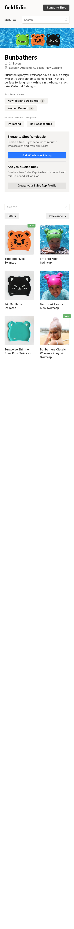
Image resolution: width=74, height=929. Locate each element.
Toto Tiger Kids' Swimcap (15, 260)
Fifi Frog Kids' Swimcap (49, 260)
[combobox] (24, 20)
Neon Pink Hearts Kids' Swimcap (51, 305)
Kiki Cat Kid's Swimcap (13, 305)
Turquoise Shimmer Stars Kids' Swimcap (18, 351)
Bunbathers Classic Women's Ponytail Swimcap (53, 353)
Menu (8, 19)
